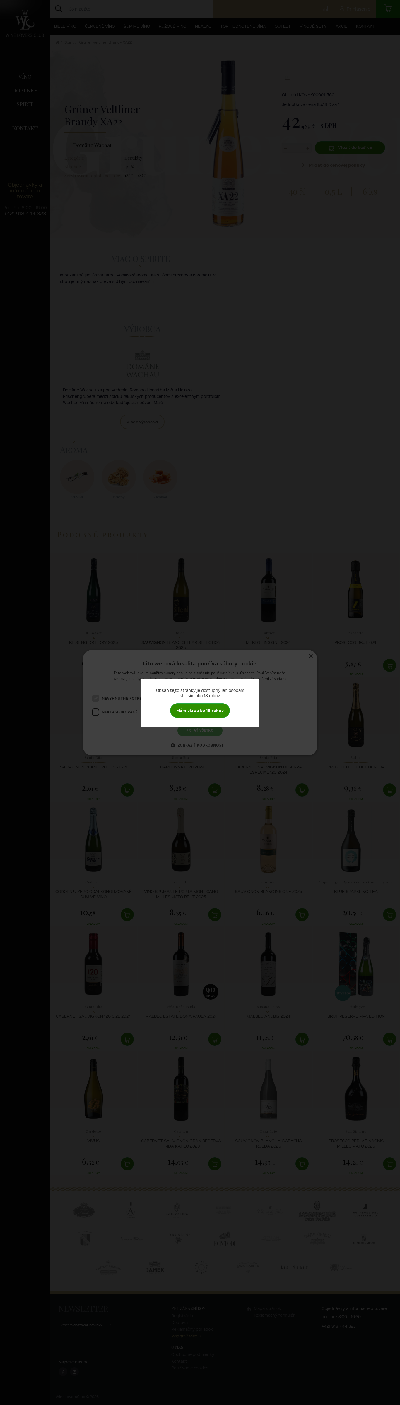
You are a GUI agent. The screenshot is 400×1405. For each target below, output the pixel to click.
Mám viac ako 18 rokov (200, 710)
